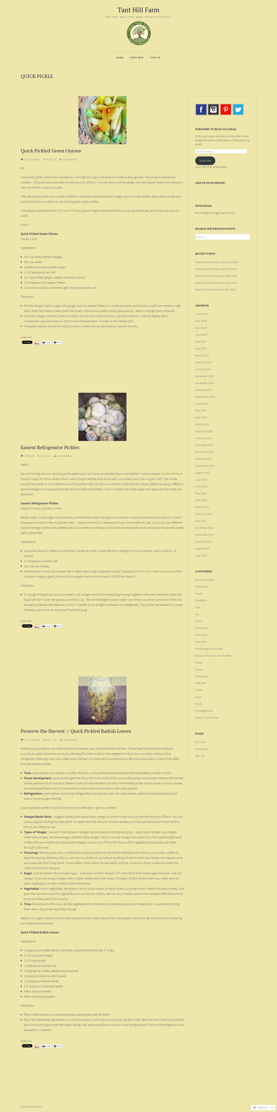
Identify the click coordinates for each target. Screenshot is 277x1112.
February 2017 (204, 362)
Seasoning (201, 676)
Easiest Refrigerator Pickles (50, 447)
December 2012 (204, 528)
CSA (197, 607)
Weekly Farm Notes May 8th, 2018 (215, 289)
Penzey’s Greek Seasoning (157, 571)
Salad (198, 662)
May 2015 (200, 493)
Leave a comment (32, 159)
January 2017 (203, 369)
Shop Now (136, 57)
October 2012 (203, 541)
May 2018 (200, 321)
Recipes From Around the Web (213, 655)
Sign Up (155, 57)
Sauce (198, 669)
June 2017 (201, 335)
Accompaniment (204, 580)
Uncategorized (204, 711)
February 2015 (204, 514)
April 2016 (201, 417)
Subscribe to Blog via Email (216, 129)
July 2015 (201, 479)
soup (198, 697)
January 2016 (203, 438)
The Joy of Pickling (68, 210)
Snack (198, 690)
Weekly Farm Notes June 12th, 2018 (216, 262)
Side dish (200, 683)
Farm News (201, 628)
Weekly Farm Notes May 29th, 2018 (216, 276)
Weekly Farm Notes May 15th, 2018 (216, 283)
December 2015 (204, 445)
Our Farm (200, 742)
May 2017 (200, 341)
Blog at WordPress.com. (32, 1106)
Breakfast (201, 600)
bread (198, 593)
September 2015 (205, 466)
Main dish (200, 642)
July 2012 (201, 555)
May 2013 (200, 521)
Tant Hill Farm (138, 9)
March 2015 (202, 507)
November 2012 (204, 534)
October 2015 (203, 459)
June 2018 (201, 314)
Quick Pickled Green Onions (51, 150)
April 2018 (201, 328)
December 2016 (204, 376)
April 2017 (201, 348)
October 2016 (203, 390)
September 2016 (205, 397)
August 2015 (202, 472)
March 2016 (202, 424)
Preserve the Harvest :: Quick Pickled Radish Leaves (76, 731)
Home (120, 57)
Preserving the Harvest (209, 649)
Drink (198, 621)
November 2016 (204, 383)
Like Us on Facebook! (210, 183)
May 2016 (200, 410)
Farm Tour (201, 635)
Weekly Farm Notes (206, 717)
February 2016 (204, 431)
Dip (197, 614)
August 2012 (202, 548)
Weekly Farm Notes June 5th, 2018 (216, 269)
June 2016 (201, 403)
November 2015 (204, 452)
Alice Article (202, 586)
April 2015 (201, 500)
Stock (198, 704)
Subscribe (205, 160)
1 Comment (29, 456)
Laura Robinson (69, 159)
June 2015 (201, 486)
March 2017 (202, 355)
